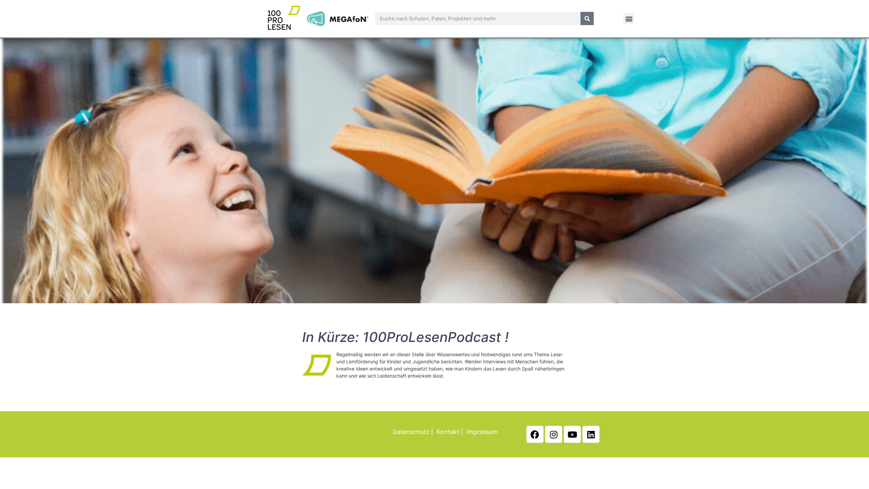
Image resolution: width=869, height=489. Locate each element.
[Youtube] (572, 434)
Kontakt (448, 431)
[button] (628, 18)
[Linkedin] (591, 434)
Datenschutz (411, 431)
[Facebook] (534, 434)
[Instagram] (553, 434)
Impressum (482, 431)
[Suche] (587, 18)
